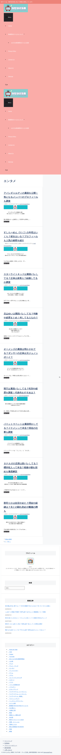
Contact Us (11, 59)
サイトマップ (8, 741)
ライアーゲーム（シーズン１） (18, 691)
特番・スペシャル (14, 722)
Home (10, 26)
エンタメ (11, 668)
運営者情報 (7, 748)
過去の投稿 (8, 539)
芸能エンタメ (13, 724)
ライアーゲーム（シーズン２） (18, 694)
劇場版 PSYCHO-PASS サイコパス (18, 706)
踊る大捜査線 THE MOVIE (16, 727)
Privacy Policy (12, 51)
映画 (10, 713)
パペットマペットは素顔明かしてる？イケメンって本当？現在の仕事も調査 (21, 427)
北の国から (12, 708)
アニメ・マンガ (13, 666)
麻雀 (10, 731)
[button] (6, 85)
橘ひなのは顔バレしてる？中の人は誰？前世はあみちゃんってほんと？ (25, 630)
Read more (6, 221)
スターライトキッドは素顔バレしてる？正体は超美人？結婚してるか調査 (21, 278)
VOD (10, 652)
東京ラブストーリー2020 (16, 720)
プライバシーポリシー (10, 745)
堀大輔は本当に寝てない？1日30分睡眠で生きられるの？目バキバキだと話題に (27, 606)
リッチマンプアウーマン (16, 701)
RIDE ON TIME (13, 649)
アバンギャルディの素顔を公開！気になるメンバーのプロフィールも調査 (21, 196)
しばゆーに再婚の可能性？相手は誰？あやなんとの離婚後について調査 (25, 612)
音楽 (10, 729)
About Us (11, 68)
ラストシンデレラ (14, 698)
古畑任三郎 (12, 710)
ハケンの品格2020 (14, 685)
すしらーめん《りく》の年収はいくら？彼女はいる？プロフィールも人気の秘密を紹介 (21, 236)
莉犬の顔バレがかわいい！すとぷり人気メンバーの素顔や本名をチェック (26, 618)
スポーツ (11, 680)
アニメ (11, 663)
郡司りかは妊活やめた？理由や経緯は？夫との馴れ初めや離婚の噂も (21, 506)
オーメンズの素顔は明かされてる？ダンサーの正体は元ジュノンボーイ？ (21, 353)
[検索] (59, 377)
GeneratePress (47, 752)
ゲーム (11, 673)
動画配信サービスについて (15, 34)
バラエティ (12, 687)
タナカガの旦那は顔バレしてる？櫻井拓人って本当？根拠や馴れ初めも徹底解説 (21, 467)
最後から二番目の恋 (15, 715)
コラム (11, 675)
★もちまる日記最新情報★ (16, 659)
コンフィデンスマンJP (15, 677)
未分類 (11, 717)
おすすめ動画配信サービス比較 (20, 43)
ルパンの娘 (12, 703)
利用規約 (7, 743)
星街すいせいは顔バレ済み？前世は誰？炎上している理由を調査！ (24, 624)
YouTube (11, 656)
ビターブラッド (13, 689)
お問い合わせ (8, 750)
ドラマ (11, 682)
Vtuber (11, 654)
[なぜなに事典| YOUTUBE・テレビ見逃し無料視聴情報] (16, 12)
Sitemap (10, 76)
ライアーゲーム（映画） (16, 696)
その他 (11, 661)
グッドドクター (13, 670)
